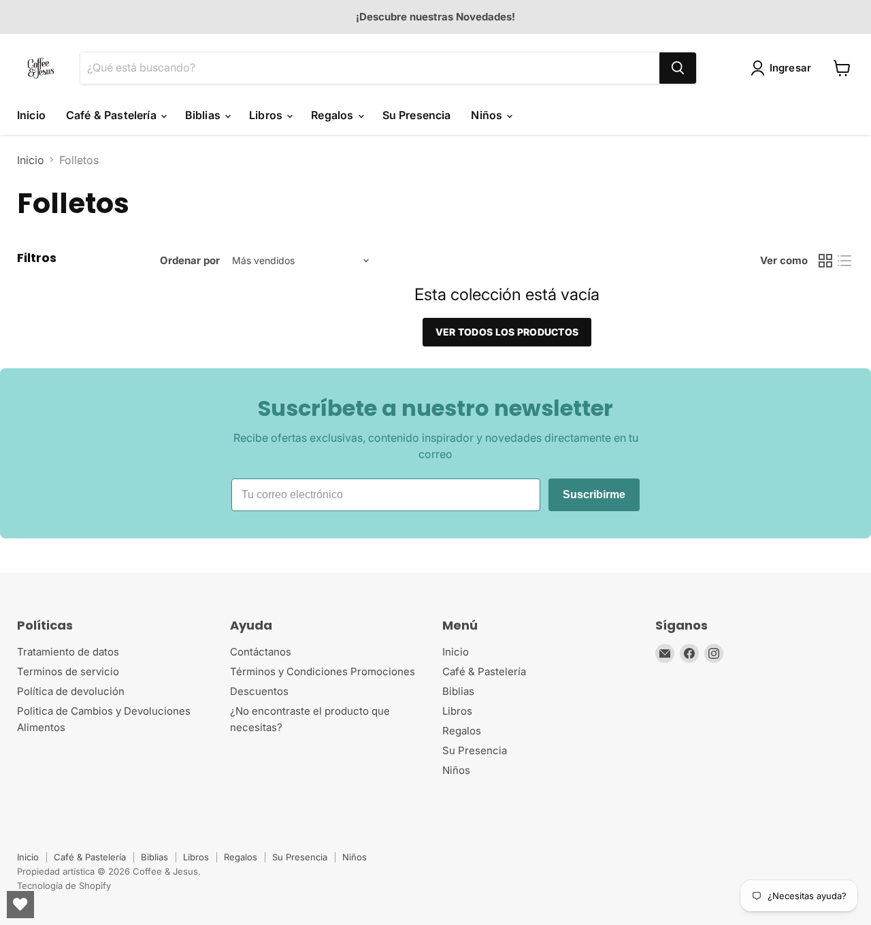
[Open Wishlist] (20, 904)
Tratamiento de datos (68, 651)
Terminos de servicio (68, 671)
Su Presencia (416, 115)
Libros (267, 115)
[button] (784, 68)
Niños (488, 115)
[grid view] (825, 260)
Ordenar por (190, 260)
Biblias (204, 115)
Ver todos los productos (507, 332)
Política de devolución (71, 691)
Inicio (31, 115)
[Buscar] (677, 68)
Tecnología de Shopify (64, 885)
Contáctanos (260, 651)
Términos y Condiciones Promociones (322, 671)
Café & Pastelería (112, 115)
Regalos (333, 115)
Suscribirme (594, 494)
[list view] (844, 260)
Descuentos (259, 691)
